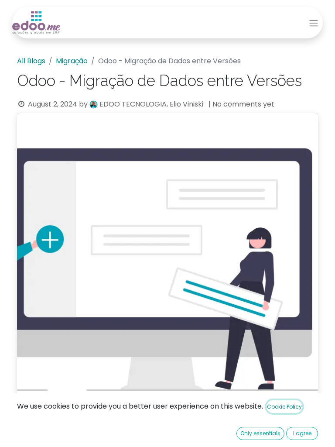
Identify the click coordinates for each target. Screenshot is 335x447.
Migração (72, 61)
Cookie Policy (284, 406)
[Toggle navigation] (313, 23)
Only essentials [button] (260, 433)
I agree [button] (302, 433)
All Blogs (31, 61)
